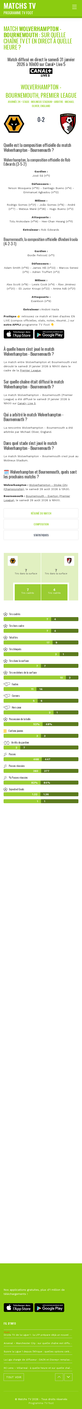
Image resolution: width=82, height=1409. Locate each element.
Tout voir (13, 1377)
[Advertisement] (41, 1000)
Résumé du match (41, 513)
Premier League (30, 370)
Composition (41, 524)
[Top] (71, 1400)
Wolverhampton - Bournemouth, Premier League (41, 91)
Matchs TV (20, 7)
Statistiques (41, 535)
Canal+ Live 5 (27, 403)
